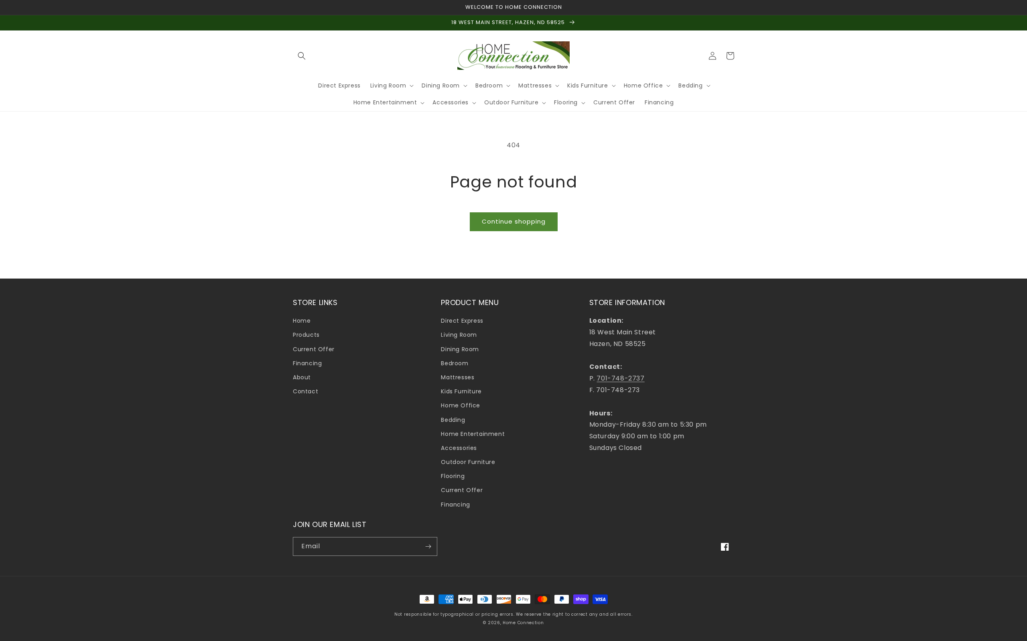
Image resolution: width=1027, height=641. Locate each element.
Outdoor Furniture (468, 462)
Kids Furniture (461, 391)
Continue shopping (514, 221)
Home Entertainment (473, 434)
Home (302, 321)
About (302, 377)
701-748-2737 (620, 378)
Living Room (459, 335)
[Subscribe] (428, 546)
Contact (305, 391)
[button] (302, 56)
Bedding (453, 420)
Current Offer (314, 349)
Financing (307, 363)
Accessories (459, 448)
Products (306, 335)
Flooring (453, 476)
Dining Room (460, 349)
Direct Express (462, 321)
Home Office (460, 405)
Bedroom (454, 363)
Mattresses (457, 377)
